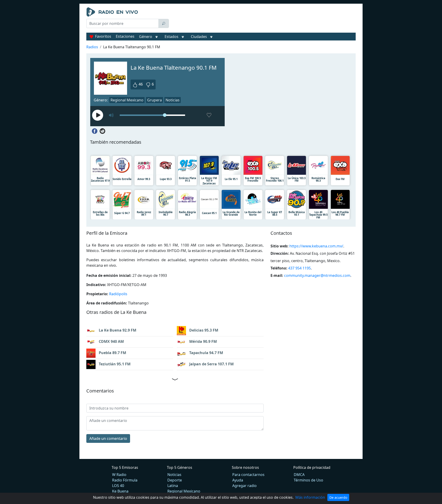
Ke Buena (120, 491)
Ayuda (237, 480)
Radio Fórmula (124, 480)
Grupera (154, 100)
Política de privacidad (311, 467)
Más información (310, 497)
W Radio (119, 474)
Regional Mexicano (126, 100)
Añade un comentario (108, 438)
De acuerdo (338, 497)
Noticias (173, 100)
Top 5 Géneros (179, 467)
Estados (171, 36)
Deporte (174, 480)
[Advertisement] (263, 18)
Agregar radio (244, 485)
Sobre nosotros (245, 467)
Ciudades (199, 36)
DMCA (299, 474)
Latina (172, 485)
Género (145, 36)
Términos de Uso (308, 480)
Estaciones (125, 36)
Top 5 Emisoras (125, 467)
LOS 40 (118, 485)
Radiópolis (118, 293)
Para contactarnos (248, 474)
